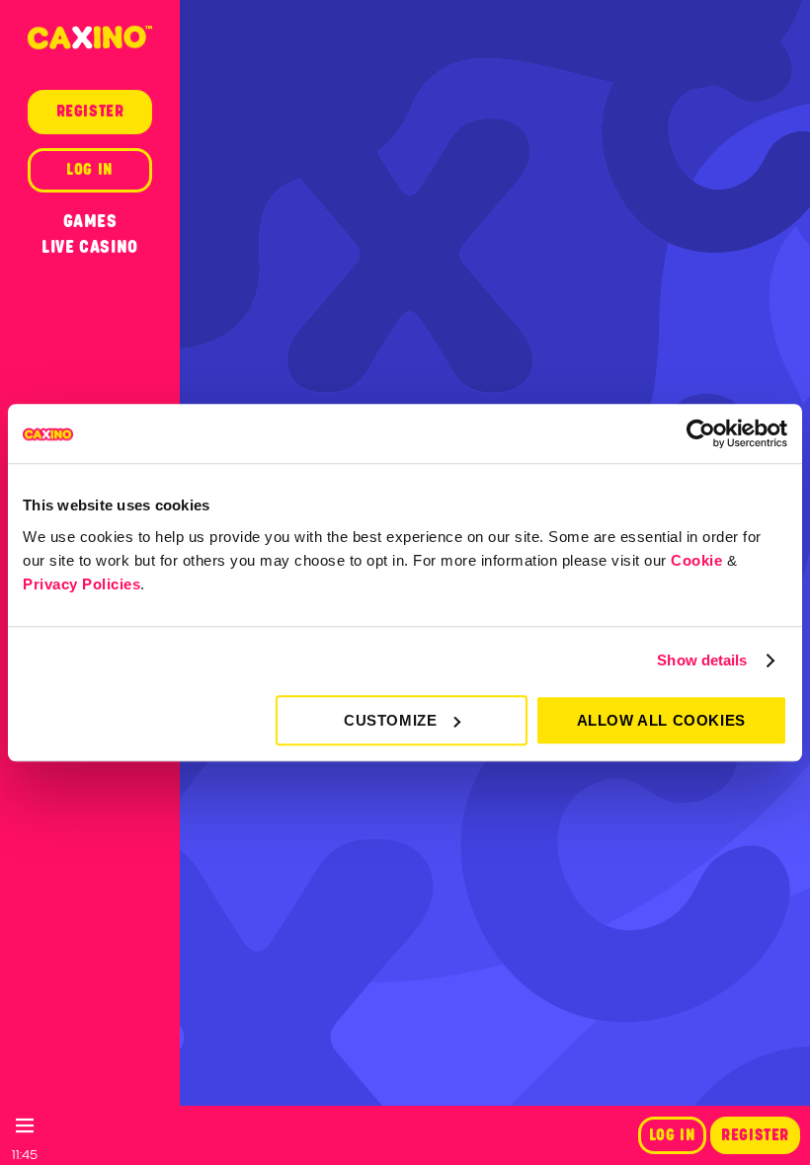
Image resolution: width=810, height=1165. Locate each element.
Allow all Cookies (661, 720)
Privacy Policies (81, 584)
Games (90, 221)
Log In (672, 1135)
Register (755, 1135)
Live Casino (89, 247)
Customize (390, 720)
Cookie (696, 560)
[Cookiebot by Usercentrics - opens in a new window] (700, 433)
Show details (702, 660)
